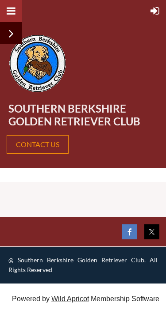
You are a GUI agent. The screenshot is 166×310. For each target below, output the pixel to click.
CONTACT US (37, 144)
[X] (151, 231)
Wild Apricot (70, 298)
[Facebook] (129, 231)
